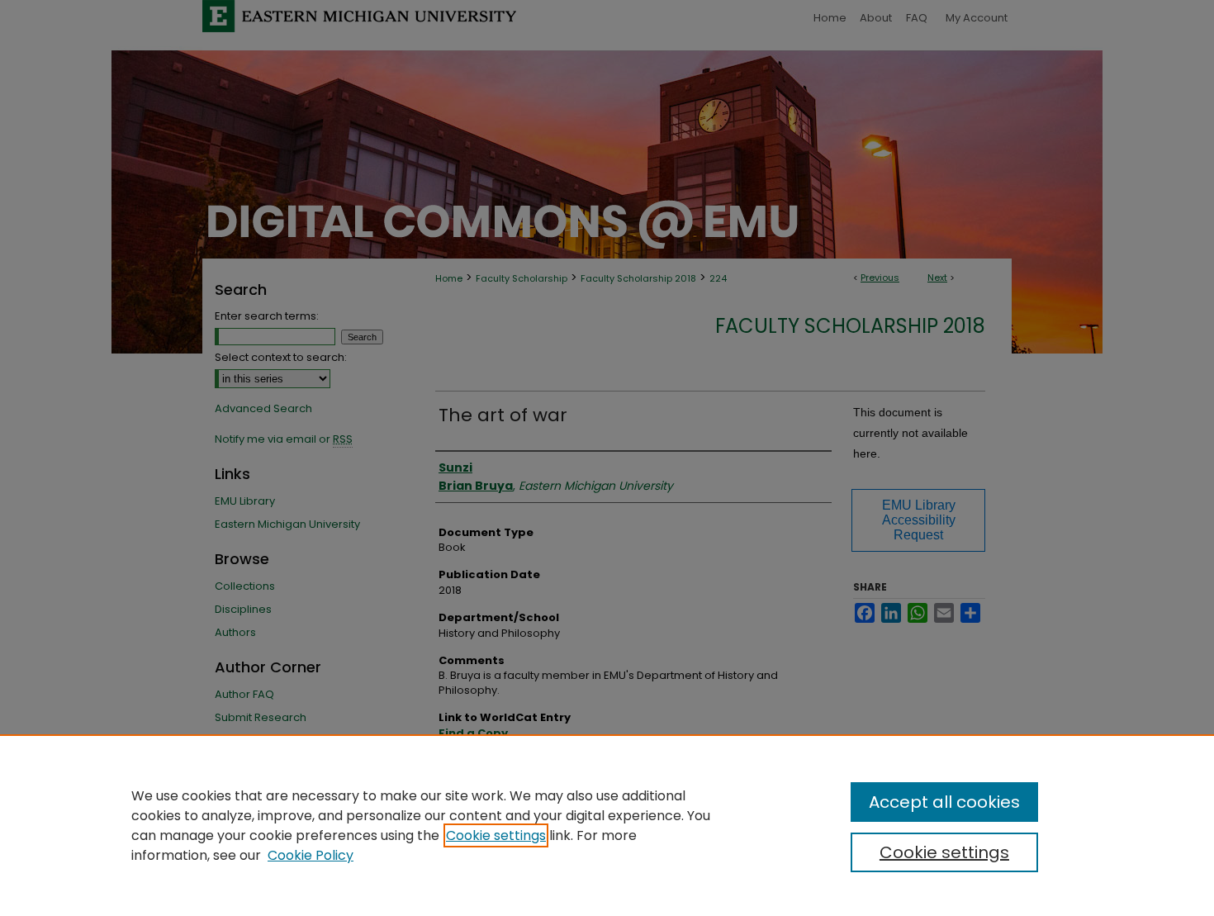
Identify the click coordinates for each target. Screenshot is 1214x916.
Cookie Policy (310, 855)
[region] (607, 825)
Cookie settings (496, 835)
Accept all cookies (944, 802)
